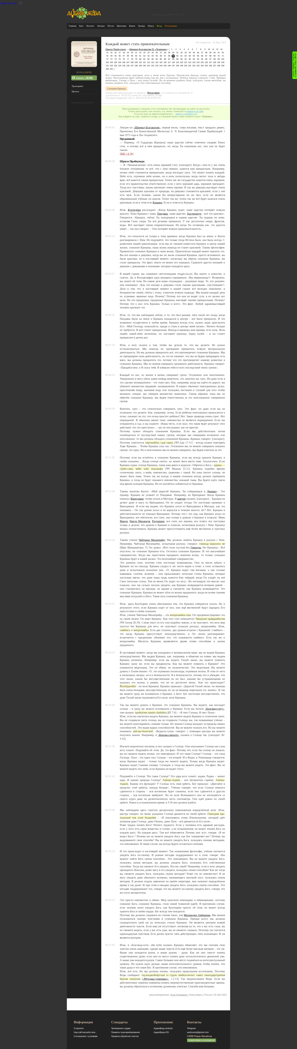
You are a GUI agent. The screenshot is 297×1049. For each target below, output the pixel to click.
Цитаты (75, 91)
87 (169, 59)
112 (148, 62)
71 (223, 56)
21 (136, 53)
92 (190, 59)
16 (115, 53)
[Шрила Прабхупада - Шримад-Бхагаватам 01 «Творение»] (84, 66)
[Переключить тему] (20, 3)
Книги (132, 26)
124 (198, 62)
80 (140, 59)
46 (120, 56)
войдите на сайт (195, 111)
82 (148, 59)
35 (194, 53)
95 (202, 59)
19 (128, 53)
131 (107, 66)
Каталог (90, 26)
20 (132, 53)
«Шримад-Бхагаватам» (147, 127)
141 (148, 66)
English (3, 3)
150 (185, 66)
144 (160, 66)
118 (173, 62)
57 (165, 56)
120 (181, 62)
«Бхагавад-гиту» (214, 708)
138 (136, 66)
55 (157, 56)
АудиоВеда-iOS (161, 1032)
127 (210, 62)
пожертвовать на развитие (201, 1040)
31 (177, 53)
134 (119, 66)
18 (124, 53)
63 (190, 56)
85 (161, 59)
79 (136, 59)
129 (218, 62)
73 (111, 59)
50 (136, 56)
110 (140, 62)
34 (190, 53)
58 (169, 56)
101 (222, 59)
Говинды (196, 547)
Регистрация (171, 26)
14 (107, 53)
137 (132, 66)
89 (177, 59)
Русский (12, 3)
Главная (72, 26)
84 (157, 59)
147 (173, 66)
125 (202, 62)
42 (223, 53)
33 (186, 53)
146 (169, 66)
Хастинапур (194, 213)
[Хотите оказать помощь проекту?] (294, 65)
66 (202, 56)
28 (165, 53)
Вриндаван (137, 498)
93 (194, 59)
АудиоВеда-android (163, 1028)
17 (120, 53)
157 (214, 66)
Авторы (101, 26)
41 (219, 53)
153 (198, 66)
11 (213, 49)
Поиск (151, 26)
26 (157, 53)
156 (210, 66)
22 (140, 53)
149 (181, 66)
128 (214, 62)
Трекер (141, 26)
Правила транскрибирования (125, 1032)
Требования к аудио (121, 1028)
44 (111, 56)
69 (214, 56)
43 (107, 56)
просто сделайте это (186, 114)
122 (189, 62)
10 (209, 49)
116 (165, 62)
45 (115, 56)
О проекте (79, 1028)
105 (119, 62)
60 (177, 56)
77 (128, 59)
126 (206, 62)
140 (144, 66)
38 (206, 53)
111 (144, 62)
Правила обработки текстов (125, 1036)
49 (132, 56)
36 (198, 53)
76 (124, 59)
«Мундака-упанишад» (156, 978)
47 (124, 56)
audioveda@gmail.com (198, 1032)
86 (165, 59)
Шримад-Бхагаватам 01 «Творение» (148, 49)
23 (144, 53)
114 (156, 62)
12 (217, 49)
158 (218, 66)
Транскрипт (77, 86)
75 (120, 59)
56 (161, 56)
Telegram (191, 1028)
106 (123, 62)
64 (194, 56)
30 (173, 53)
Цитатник (121, 26)
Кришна (157, 202)
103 (111, 62)
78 (132, 59)
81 (144, 59)
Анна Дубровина (178, 995)
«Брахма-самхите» (168, 735)
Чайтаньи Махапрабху (152, 540)
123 (193, 62)
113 (152, 62)
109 (136, 62)
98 (214, 59)
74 (115, 59)
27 (161, 53)
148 (177, 66)
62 (186, 56)
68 (210, 56)
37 (202, 53)
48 (128, 56)
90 (181, 59)
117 (169, 62)
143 (156, 66)
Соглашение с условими (85, 1036)
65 (198, 56)
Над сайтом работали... (85, 1032)
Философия (153, 93)
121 (185, 62)
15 (111, 53)
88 (173, 59)
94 (198, 59)
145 (165, 66)
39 (210, 53)
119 (177, 62)
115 (161, 62)
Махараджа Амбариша (197, 915)
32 (181, 53)
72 (107, 59)
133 (115, 66)
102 (107, 62)
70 (219, 56)
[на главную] (84, 18)
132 (111, 66)
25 (153, 53)
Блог (81, 26)
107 (127, 62)
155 (206, 66)
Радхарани (158, 521)
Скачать (84, 78)
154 (202, 66)
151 (189, 66)
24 (148, 53)
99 (219, 59)
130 (222, 62)
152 (193, 66)
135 (123, 66)
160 (107, 69)
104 (115, 62)
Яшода (124, 521)
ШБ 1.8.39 (127, 153)
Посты (111, 26)
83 (153, 59)
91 (186, 59)
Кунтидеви (134, 210)
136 (127, 66)
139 (140, 66)
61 (181, 56)
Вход (159, 26)
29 (169, 53)
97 (210, 59)
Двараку (212, 491)
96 (206, 59)
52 (144, 56)
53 (148, 56)
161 (111, 69)
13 (221, 49)
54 (153, 56)
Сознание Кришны (116, 88)
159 (222, 66)
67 (206, 56)
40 (214, 53)
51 (140, 56)
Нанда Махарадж (140, 521)
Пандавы (162, 213)
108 (132, 62)
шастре (181, 498)
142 (152, 66)
